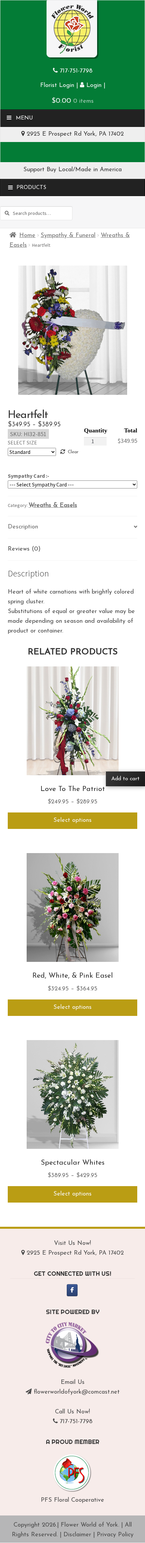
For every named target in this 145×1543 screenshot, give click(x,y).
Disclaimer (77, 1535)
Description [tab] (23, 527)
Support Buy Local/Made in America (72, 170)
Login (93, 86)
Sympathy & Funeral (67, 236)
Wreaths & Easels (53, 506)
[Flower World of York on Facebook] (72, 1290)
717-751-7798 (76, 71)
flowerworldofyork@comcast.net (77, 1392)
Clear (73, 452)
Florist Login (57, 86)
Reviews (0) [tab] (24, 549)
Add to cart (125, 779)
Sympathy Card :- (28, 475)
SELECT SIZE (22, 442)
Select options (72, 820)
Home (27, 236)
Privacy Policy (115, 1535)
